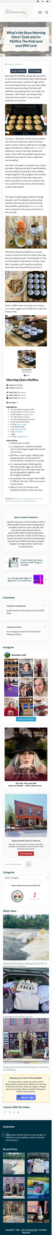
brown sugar (22, 424)
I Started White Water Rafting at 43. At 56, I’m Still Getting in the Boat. (25, 964)
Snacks (18, 501)
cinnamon (19, 431)
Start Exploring (26, 853)
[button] (11, 668)
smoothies (39, 148)
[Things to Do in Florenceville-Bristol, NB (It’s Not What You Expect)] (38, 1212)
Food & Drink (29, 499)
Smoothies (9, 501)
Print (28, 375)
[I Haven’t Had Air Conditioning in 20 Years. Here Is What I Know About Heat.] (38, 1188)
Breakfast (18, 499)
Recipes (39, 499)
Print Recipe (34, 71)
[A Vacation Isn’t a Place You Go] (38, 1163)
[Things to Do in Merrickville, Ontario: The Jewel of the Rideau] (14, 1188)
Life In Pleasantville (29, 1230)
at (44, 605)
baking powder (21, 429)
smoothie (35, 206)
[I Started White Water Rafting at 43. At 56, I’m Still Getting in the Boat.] (14, 1163)
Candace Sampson (15, 64)
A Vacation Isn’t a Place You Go (17, 1016)
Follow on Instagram (26, 719)
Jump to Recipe (18, 71)
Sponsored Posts (29, 501)
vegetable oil (22, 436)
